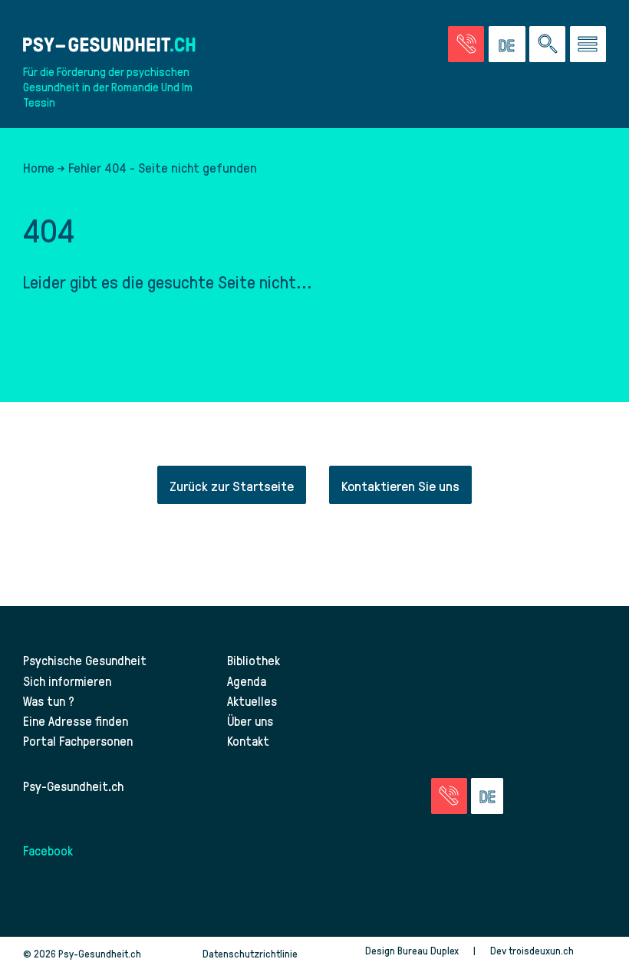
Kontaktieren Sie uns (400, 485)
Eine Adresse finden (75, 720)
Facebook (48, 850)
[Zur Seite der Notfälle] (466, 44)
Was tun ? (48, 700)
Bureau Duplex (428, 950)
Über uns (250, 720)
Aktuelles (252, 700)
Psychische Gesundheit (85, 659)
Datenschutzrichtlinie (250, 953)
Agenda (246, 680)
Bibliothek (253, 659)
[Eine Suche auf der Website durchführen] (547, 44)
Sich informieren (67, 680)
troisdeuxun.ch (542, 950)
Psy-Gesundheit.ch (73, 785)
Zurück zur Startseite (232, 485)
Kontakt (248, 740)
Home (38, 167)
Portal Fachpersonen (78, 740)
